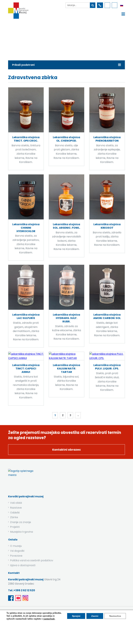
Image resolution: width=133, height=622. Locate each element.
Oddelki (15, 512)
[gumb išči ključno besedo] (92, 5)
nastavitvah (49, 619)
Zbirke (33, 39)
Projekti (15, 527)
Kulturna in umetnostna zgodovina (64, 39)
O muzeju (16, 546)
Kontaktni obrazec (66, 450)
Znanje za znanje (20, 522)
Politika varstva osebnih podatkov (31, 560)
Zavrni (94, 616)
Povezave (16, 556)
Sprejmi (76, 616)
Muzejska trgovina (21, 532)
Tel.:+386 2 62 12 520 (21, 590)
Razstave (16, 508)
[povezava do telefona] (100, 5)
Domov (18, 39)
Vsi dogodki (17, 551)
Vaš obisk (16, 503)
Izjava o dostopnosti (22, 565)
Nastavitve (115, 616)
